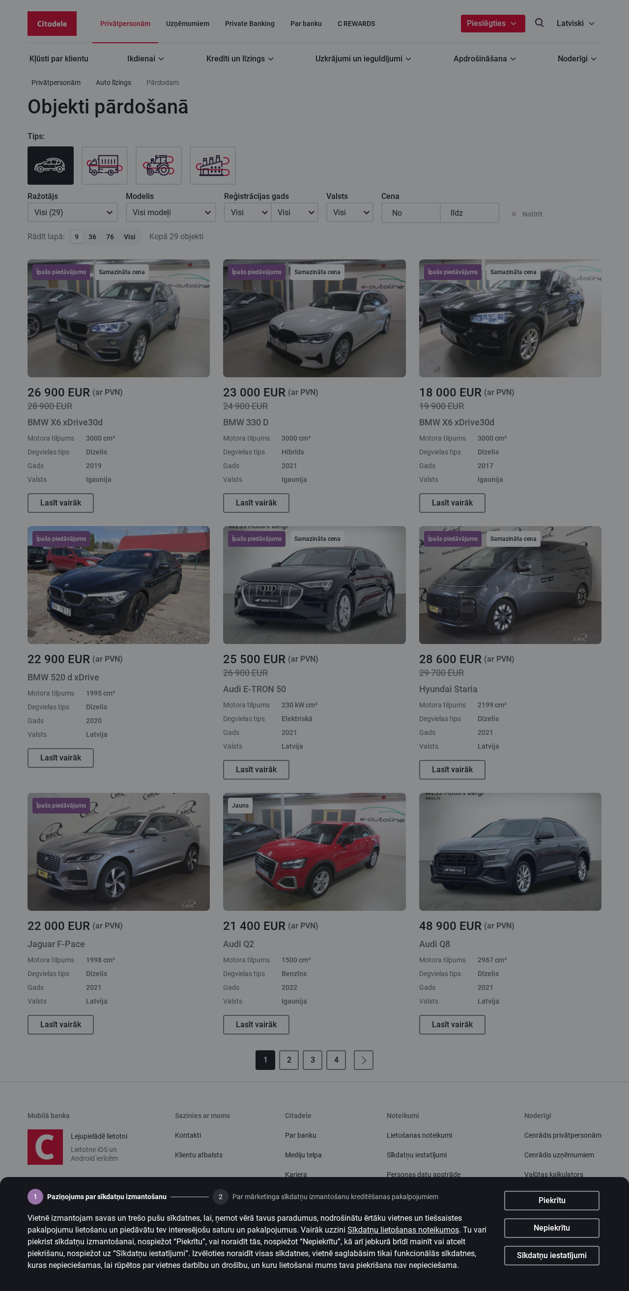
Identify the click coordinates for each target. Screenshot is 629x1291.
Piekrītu (552, 1200)
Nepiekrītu (552, 1228)
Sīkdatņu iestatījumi (552, 1255)
